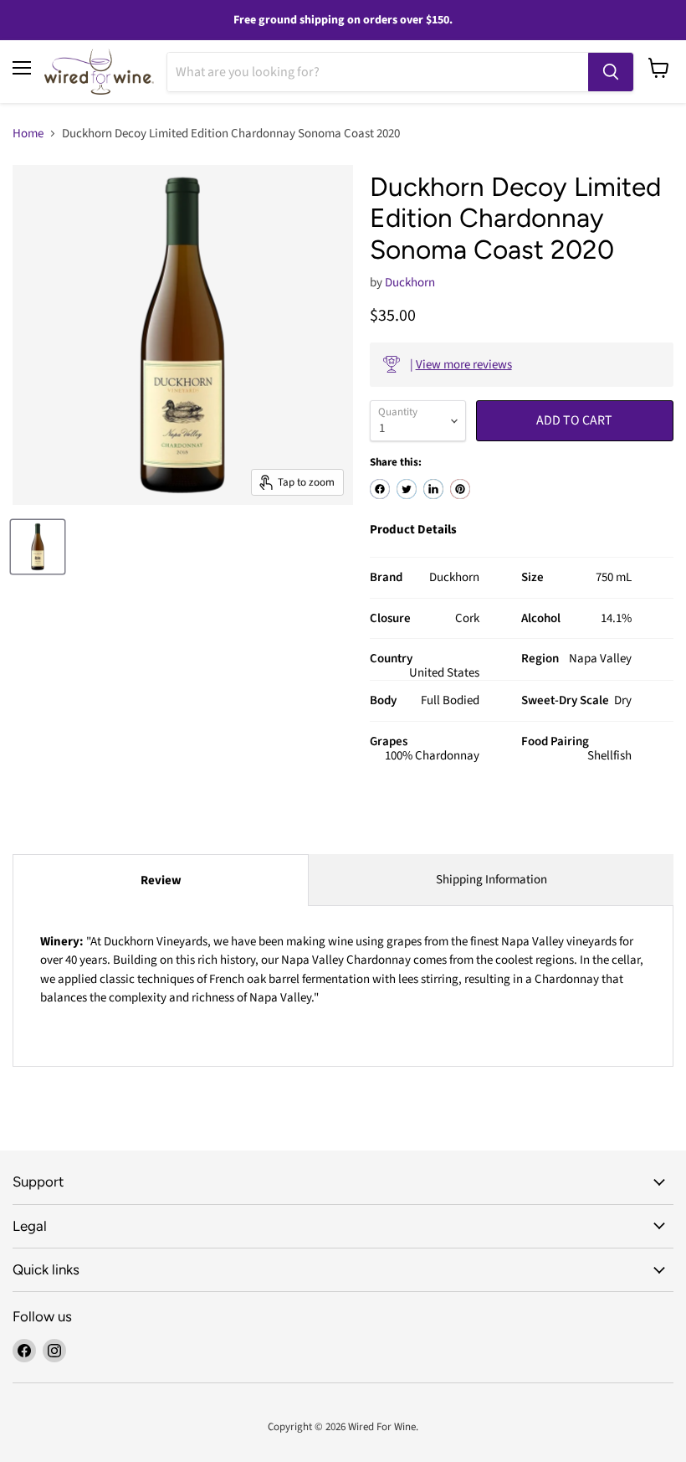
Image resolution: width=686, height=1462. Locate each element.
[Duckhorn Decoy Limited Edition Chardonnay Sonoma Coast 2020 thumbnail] (37, 547)
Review (161, 880)
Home (28, 133)
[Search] (610, 72)
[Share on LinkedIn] (433, 489)
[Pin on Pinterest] (460, 489)
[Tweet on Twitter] (407, 489)
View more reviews (464, 364)
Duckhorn (410, 282)
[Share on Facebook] (380, 489)
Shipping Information (491, 879)
